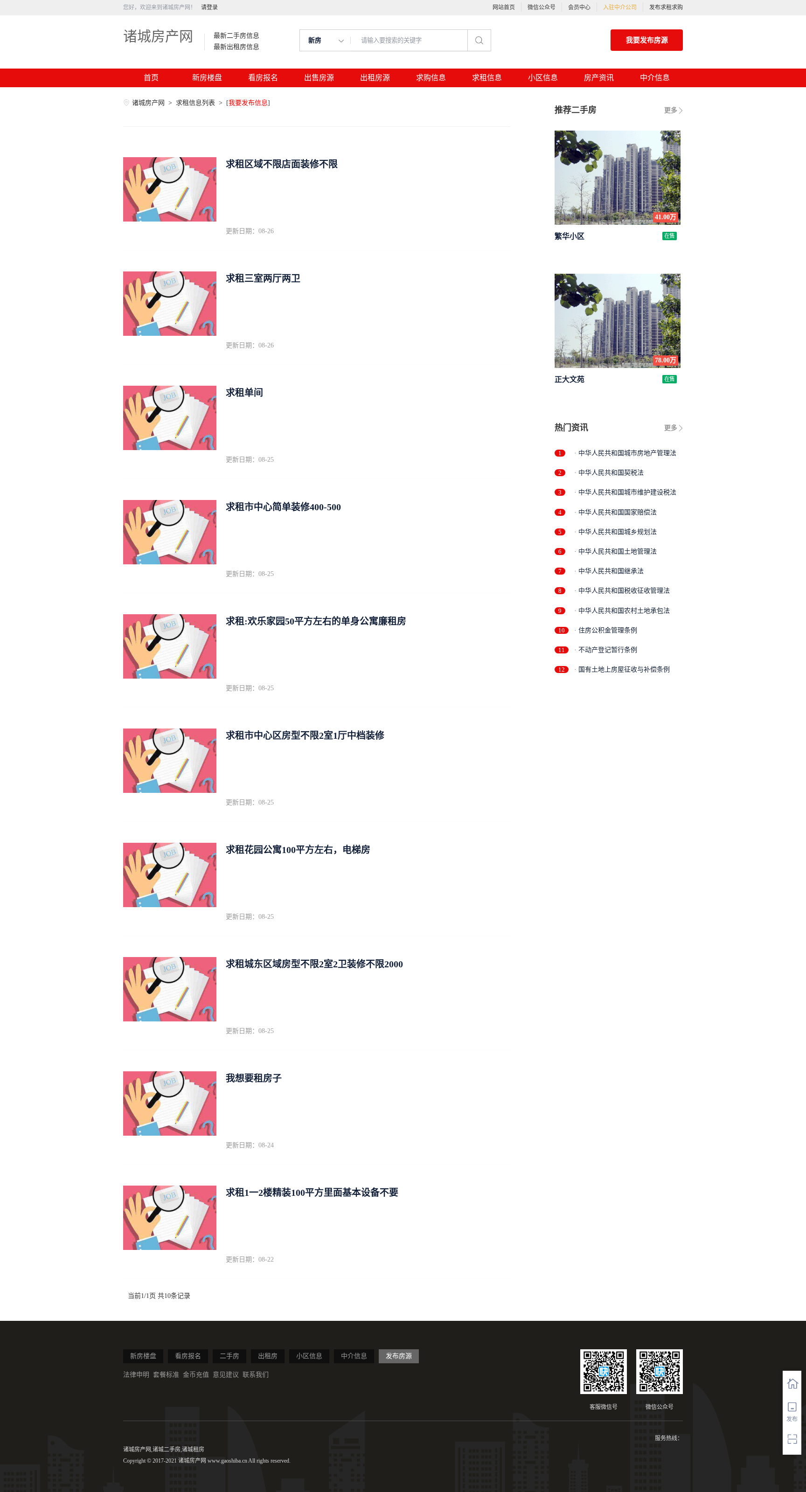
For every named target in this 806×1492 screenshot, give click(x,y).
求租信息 (487, 78)
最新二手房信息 (236, 36)
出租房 (268, 1356)
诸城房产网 (158, 36)
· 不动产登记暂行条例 (605, 649)
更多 (670, 110)
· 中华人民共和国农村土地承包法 (622, 610)
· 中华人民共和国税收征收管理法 (622, 590)
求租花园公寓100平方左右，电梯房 (298, 850)
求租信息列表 (196, 102)
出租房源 (375, 78)
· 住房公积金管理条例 (605, 630)
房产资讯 (599, 78)
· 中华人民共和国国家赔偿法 (615, 512)
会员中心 (579, 7)
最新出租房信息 (236, 47)
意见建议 (226, 1374)
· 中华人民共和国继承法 (609, 571)
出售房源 (319, 78)
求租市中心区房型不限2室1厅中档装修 (305, 735)
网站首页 (504, 7)
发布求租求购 (666, 7)
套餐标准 (166, 1374)
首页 (151, 78)
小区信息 (543, 78)
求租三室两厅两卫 (263, 278)
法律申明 (136, 1374)
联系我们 (256, 1374)
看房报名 (263, 78)
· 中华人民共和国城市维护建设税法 (625, 492)
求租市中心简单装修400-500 (283, 507)
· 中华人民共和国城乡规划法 (615, 531)
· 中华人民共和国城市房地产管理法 (625, 453)
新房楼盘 (207, 78)
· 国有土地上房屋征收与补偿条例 (622, 669)
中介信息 (655, 78)
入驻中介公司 (620, 7)
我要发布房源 (647, 40)
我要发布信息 (248, 102)
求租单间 (244, 393)
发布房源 (399, 1356)
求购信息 (431, 78)
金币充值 (196, 1374)
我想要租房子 (254, 1078)
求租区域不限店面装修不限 (282, 164)
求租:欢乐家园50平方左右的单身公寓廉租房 (316, 621)
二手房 (229, 1356)
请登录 (209, 7)
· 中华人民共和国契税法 (609, 472)
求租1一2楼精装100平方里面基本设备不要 (312, 1192)
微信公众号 (542, 7)
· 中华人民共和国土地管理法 (615, 551)
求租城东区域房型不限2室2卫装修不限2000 (314, 964)
